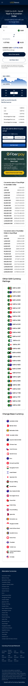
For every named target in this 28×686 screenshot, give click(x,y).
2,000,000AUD (8, 272)
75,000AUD (7, 254)
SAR (22, 30)
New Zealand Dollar (15, 491)
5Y (14, 95)
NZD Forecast (16, 660)
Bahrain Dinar (13, 425)
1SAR (5, 187)
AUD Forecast (22, 651)
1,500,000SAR (8, 221)
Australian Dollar (14, 421)
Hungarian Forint (14, 467)
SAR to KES (16, 348)
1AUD (5, 236)
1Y (22, 93)
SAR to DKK (16, 320)
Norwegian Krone (14, 495)
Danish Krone (13, 453)
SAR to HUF (16, 336)
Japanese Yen (13, 477)
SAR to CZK (16, 316)
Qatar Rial (12, 514)
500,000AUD (8, 261)
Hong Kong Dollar (14, 463)
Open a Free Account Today (14, 172)
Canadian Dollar (14, 435)
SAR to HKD (16, 332)
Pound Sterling (13, 509)
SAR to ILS (16, 340)
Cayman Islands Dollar (15, 440)
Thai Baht (12, 542)
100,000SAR (7, 208)
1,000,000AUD (8, 266)
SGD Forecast (16, 656)
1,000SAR (7, 192)
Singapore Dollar (14, 523)
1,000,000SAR (8, 218)
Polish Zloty (13, 505)
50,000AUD (7, 251)
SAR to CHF (16, 308)
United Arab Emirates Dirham (15, 551)
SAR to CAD (16, 304)
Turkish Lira (13, 547)
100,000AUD (8, 256)
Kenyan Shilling (14, 481)
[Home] (14, 154)
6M (14, 93)
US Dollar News (4, 651)
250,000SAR (7, 210)
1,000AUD (7, 241)
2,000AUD (7, 243)
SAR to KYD (16, 356)
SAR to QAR (16, 377)
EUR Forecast (16, 651)
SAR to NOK (16, 361)
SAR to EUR (16, 324)
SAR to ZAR (16, 405)
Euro (11, 458)
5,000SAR (7, 198)
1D (14, 90)
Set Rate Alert (14, 60)
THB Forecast (10, 656)
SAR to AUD (16, 292)
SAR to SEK (16, 385)
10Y (22, 95)
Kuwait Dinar (13, 486)
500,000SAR (7, 213)
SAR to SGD (16, 389)
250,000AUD (8, 259)
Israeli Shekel (13, 472)
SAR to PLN (16, 373)
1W (22, 90)
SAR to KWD (16, 352)
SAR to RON (16, 381)
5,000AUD (7, 246)
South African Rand (15, 528)
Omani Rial (12, 500)
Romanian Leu (13, 519)
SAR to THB (16, 393)
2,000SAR (7, 195)
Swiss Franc (13, 537)
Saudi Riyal (5, 623)
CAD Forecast (22, 656)
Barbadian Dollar (14, 430)
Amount (4, 27)
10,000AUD (7, 249)
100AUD (6, 238)
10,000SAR (7, 200)
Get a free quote (14, 54)
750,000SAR (7, 216)
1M (6, 93)
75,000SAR (7, 205)
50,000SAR (7, 203)
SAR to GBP (16, 328)
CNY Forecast (10, 660)
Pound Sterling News (10, 652)
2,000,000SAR (8, 223)
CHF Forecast (4, 660)
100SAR (6, 190)
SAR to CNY (16, 312)
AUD (22, 42)
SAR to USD (16, 401)
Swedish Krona (14, 533)
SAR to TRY (16, 397)
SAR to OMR (16, 369)
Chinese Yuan (13, 444)
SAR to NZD (16, 365)
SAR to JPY (16, 344)
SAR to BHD (16, 300)
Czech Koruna (13, 449)
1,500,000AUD (8, 269)
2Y (6, 95)
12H (6, 90)
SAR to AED (16, 288)
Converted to (6, 39)
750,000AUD (8, 264)
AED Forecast (4, 656)
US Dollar (12, 557)
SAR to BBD (16, 296)
